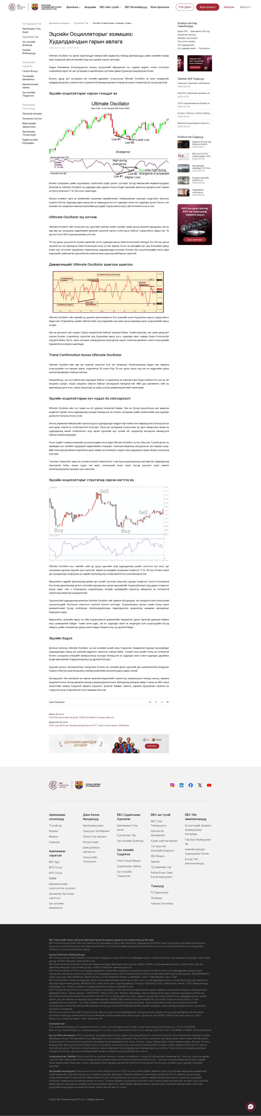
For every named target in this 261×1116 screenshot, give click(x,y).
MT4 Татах (55, 867)
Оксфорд (156, 897)
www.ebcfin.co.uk (85, 961)
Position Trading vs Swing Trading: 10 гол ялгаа (195, 113)
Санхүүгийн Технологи (90, 859)
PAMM (52, 878)
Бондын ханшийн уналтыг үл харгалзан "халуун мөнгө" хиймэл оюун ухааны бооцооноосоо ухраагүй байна (201, 179)
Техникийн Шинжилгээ (28, 78)
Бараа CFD (183, 31)
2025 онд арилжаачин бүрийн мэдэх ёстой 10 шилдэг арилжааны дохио (195, 103)
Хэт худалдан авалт (187, 48)
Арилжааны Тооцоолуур (29, 133)
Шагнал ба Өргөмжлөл (158, 833)
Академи (90, 7)
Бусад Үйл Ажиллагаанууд (194, 861)
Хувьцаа (54, 841)
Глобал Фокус (30, 71)
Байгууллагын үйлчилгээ (91, 849)
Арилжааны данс (93, 825)
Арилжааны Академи (59, 23)
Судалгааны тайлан (129, 866)
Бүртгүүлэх (207, 7)
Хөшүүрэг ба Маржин (96, 830)
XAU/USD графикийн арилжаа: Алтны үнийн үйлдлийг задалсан (195, 93)
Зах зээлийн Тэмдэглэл (28, 94)
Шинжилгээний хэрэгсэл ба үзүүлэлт (62, 886)
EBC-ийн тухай (109, 7)
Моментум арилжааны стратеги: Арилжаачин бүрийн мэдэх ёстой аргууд (195, 123)
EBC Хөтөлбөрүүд (136, 7)
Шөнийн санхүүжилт (188, 38)
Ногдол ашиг (91, 841)
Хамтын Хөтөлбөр (162, 903)
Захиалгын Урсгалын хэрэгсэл (61, 895)
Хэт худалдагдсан (186, 45)
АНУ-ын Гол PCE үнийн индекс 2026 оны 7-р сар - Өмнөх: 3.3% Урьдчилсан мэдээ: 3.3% (202, 155)
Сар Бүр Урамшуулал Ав (198, 841)
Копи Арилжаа (160, 7)
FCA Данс (185, 7)
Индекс (53, 836)
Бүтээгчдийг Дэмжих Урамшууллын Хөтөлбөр (198, 829)
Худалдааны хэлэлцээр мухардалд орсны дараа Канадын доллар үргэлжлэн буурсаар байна (201, 191)
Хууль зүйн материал (164, 840)
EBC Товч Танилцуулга (158, 823)
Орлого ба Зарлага (94, 836)
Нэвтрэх (229, 7)
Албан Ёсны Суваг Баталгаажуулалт (162, 874)
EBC (58, 1099)
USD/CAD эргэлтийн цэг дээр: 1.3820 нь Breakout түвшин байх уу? (81, 717)
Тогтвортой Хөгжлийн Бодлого (162, 848)
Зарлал (155, 861)
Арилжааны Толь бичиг (31, 30)
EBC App (54, 861)
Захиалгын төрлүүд (187, 35)
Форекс (53, 830)
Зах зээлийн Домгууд (28, 43)
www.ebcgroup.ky (122, 967)
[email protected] (160, 1027)
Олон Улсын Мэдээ (129, 860)
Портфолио (204, 48)
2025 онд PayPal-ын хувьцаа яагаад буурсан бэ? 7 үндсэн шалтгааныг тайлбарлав (89, 725)
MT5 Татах (55, 872)
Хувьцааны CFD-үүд (200, 31)
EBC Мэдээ (158, 856)
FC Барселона (159, 892)
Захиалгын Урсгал (32, 118)
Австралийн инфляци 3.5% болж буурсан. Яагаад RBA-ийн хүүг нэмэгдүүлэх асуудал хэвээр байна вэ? (202, 167)
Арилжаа (72, 7)
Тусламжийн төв (161, 867)
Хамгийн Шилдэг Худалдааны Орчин (197, 851)
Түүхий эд (55, 825)
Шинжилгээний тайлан (30, 86)
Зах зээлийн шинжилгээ (56, 905)
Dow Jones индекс (186, 41)
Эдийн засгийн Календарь (30, 141)
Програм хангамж (32, 113)
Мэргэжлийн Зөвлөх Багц (29, 125)
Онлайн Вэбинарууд (28, 52)
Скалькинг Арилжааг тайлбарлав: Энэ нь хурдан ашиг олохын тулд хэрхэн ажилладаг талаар (195, 83)
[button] (251, 1107)
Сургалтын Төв (30, 37)
